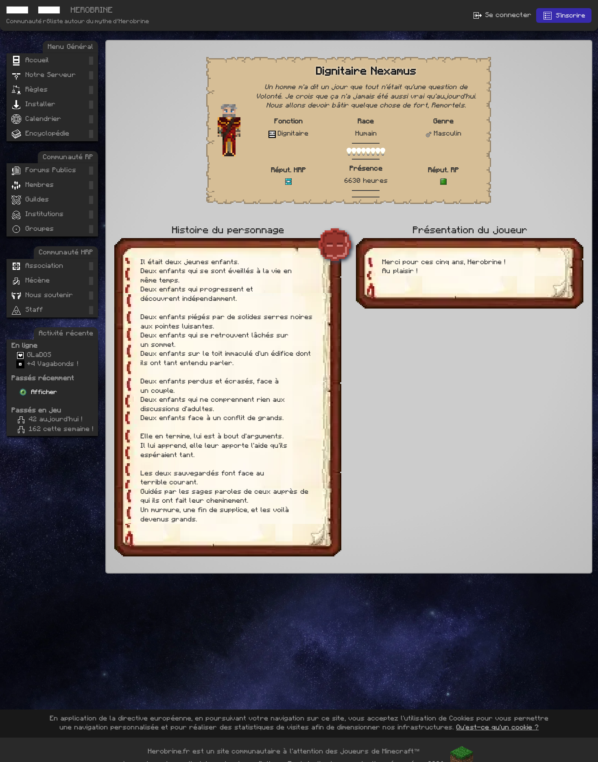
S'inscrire (570, 15)
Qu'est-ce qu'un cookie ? (497, 727)
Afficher (44, 392)
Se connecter (506, 15)
